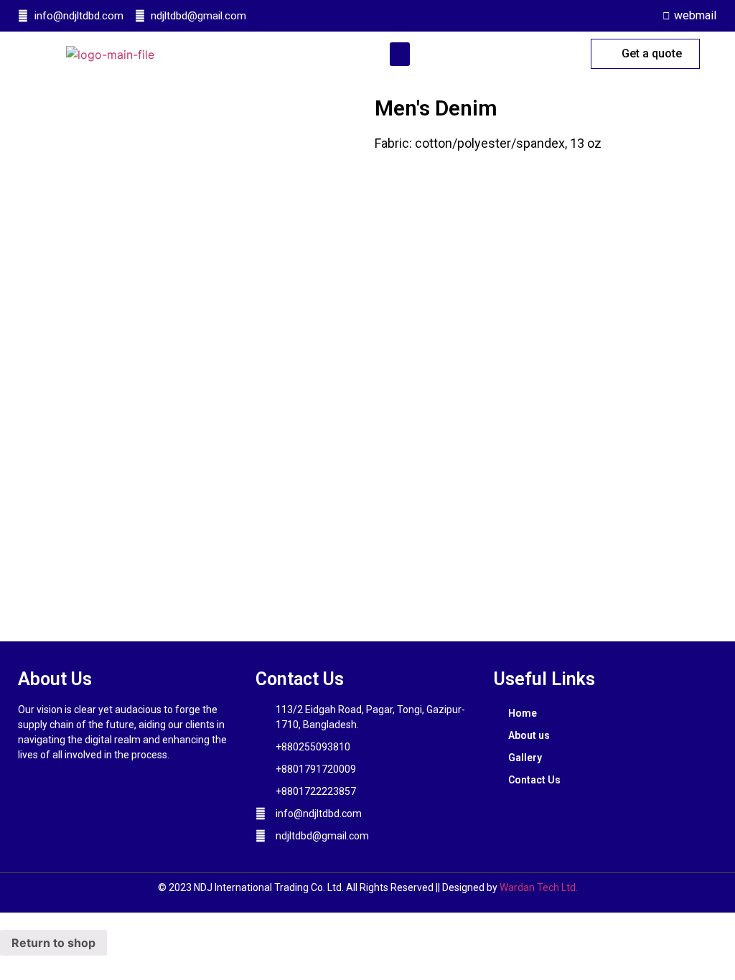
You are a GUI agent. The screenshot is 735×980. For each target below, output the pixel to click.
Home (522, 713)
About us (529, 735)
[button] (400, 54)
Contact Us (534, 780)
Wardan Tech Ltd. (539, 887)
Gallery (525, 757)
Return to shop (53, 943)
